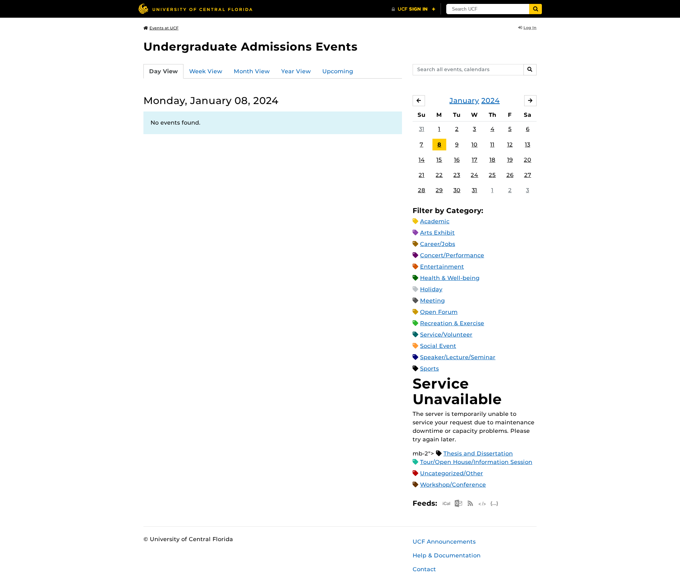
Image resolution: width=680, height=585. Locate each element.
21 (421, 175)
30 (456, 190)
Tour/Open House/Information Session (476, 462)
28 (421, 190)
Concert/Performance (452, 255)
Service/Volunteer (446, 334)
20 (527, 159)
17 (474, 159)
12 (510, 144)
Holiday (431, 289)
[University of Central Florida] (195, 8)
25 (492, 175)
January (464, 100)
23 (456, 175)
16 (457, 159)
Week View (205, 71)
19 (510, 159)
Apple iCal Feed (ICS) (446, 503)
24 (474, 175)
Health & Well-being (450, 278)
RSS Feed (470, 503)
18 (492, 159)
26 (510, 175)
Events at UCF (163, 27)
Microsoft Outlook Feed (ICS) (458, 503)
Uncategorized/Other (451, 473)
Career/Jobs (437, 244)
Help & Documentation (447, 555)
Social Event (438, 346)
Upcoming (337, 71)
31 (421, 129)
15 (439, 159)
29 (439, 190)
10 (474, 144)
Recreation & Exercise (452, 323)
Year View (296, 71)
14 (422, 159)
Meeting (432, 300)
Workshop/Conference (453, 484)
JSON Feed (494, 503)
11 (492, 144)
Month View (252, 71)
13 (527, 144)
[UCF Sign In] (413, 9)
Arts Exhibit (437, 232)
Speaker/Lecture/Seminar (457, 357)
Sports (429, 368)
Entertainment (442, 266)
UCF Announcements (444, 541)
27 (527, 175)
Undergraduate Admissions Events (250, 46)
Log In (530, 27)
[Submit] (535, 9)
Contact (424, 569)
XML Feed (482, 503)
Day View (163, 71)
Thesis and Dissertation (478, 453)
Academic (434, 221)
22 (439, 175)
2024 (490, 100)
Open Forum (439, 312)
